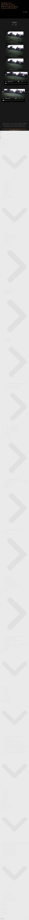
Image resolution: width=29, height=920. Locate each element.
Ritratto (11, 125)
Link (12, 126)
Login (19, 126)
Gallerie (8, 123)
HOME (3, 123)
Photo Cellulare (7, 126)
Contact (23, 126)
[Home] (12, 24)
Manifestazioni (6, 125)
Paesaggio (20, 123)
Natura (15, 123)
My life (15, 126)
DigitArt (19, 125)
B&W (16, 125)
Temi (12, 123)
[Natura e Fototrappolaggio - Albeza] (14, 38)
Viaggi (24, 123)
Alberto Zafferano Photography (10, 5)
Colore (23, 125)
